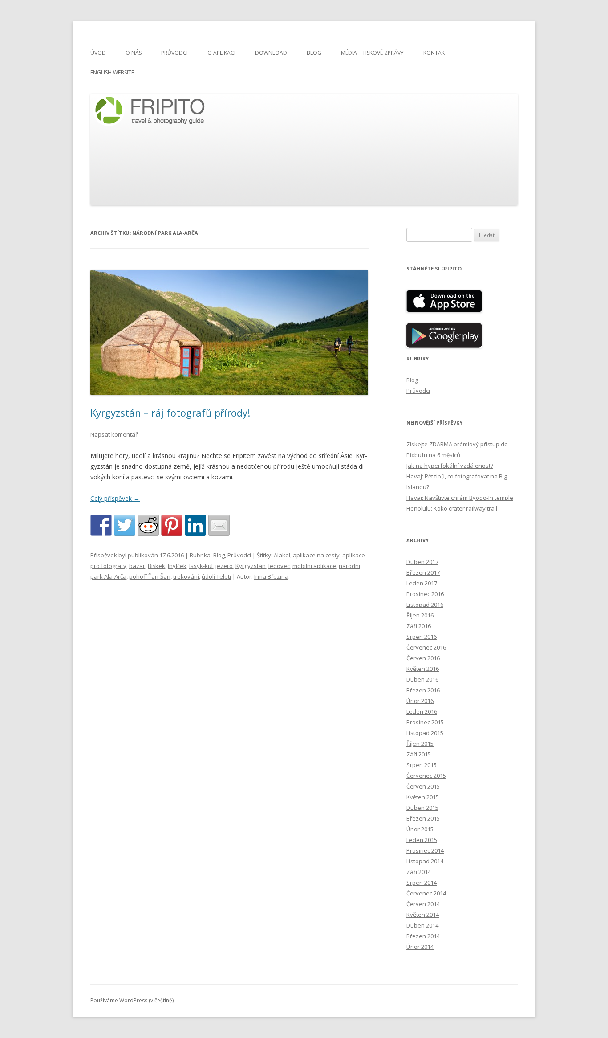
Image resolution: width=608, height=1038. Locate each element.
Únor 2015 (420, 829)
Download (271, 53)
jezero (224, 566)
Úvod (98, 53)
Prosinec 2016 (425, 594)
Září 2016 (418, 626)
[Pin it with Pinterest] (171, 525)
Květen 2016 (422, 669)
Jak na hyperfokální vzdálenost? (449, 466)
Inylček (177, 566)
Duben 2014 (422, 925)
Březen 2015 (423, 818)
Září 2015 (418, 754)
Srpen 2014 (421, 883)
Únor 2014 (420, 947)
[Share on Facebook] (101, 525)
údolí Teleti (216, 576)
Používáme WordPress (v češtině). (132, 1000)
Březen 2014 (423, 936)
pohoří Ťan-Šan (149, 576)
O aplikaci (221, 53)
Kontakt (435, 53)
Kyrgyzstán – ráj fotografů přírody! (170, 412)
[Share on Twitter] (124, 525)
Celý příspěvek (115, 498)
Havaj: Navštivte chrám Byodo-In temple (459, 498)
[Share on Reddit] (148, 525)
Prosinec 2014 (425, 850)
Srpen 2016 (421, 637)
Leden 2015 (421, 840)
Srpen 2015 (421, 765)
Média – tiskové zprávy (372, 53)
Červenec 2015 (426, 776)
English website (112, 72)
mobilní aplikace (314, 566)
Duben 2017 (422, 562)
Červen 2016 (423, 658)
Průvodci (174, 53)
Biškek (156, 566)
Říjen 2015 (420, 744)
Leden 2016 (421, 711)
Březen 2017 (423, 572)
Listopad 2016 (424, 605)
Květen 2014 (422, 915)
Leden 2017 (421, 583)
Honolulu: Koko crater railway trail (451, 508)
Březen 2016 (423, 690)
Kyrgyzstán (250, 566)
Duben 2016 (422, 679)
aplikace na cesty (316, 555)
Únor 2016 (420, 701)
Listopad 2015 (424, 733)
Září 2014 (418, 872)
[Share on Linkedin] (195, 525)
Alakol (282, 555)
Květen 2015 (422, 797)
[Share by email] (219, 525)
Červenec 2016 (426, 647)
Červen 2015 (423, 786)
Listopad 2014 (424, 861)
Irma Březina (271, 576)
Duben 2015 (422, 808)
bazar (137, 566)
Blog (314, 53)
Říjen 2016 (420, 615)
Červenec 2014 (426, 893)
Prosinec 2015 (425, 722)
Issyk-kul (201, 566)
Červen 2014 (423, 904)
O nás (134, 53)
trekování (186, 576)
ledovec (279, 566)
